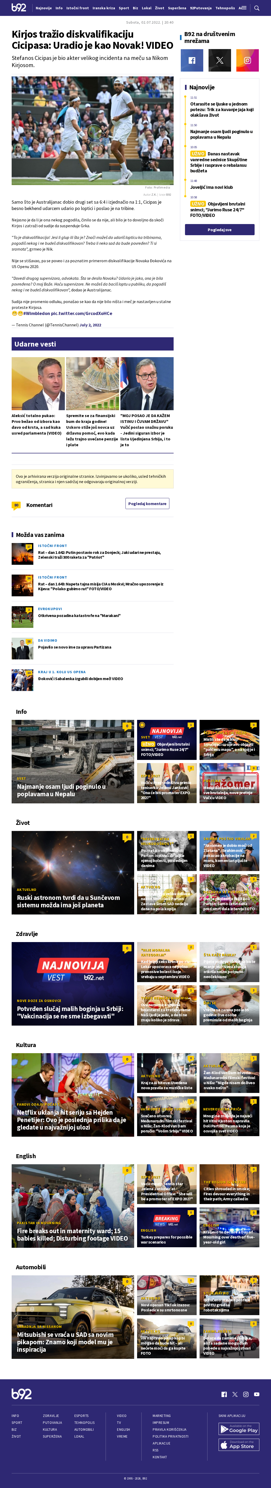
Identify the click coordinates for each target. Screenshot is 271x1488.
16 (28, 578)
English (148, 1230)
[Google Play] (239, 1429)
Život (16, 1436)
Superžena (52, 1436)
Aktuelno (27, 889)
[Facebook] (192, 60)
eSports (81, 1415)
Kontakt (160, 1457)
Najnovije (44, 8)
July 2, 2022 (90, 324)
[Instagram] (247, 60)
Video (122, 1415)
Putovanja (52, 1422)
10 (28, 673)
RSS (156, 1450)
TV (119, 1422)
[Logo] (19, 7)
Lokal (79, 1436)
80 (16, 504)
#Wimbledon (36, 313)
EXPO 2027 (150, 775)
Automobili (84, 1429)
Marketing (162, 1415)
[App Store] (239, 1445)
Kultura (50, 1429)
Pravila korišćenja (170, 1429)
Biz (14, 1429)
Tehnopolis (84, 1422)
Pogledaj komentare (147, 503)
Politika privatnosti (171, 1436)
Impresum (161, 1422)
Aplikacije (161, 1443)
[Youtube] (256, 1394)
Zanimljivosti (217, 1331)
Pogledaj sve (219, 229)
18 (28, 641)
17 (28, 547)
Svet (21, 778)
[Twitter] (220, 60)
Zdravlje (51, 1415)
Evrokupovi (50, 608)
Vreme (122, 1436)
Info (15, 1415)
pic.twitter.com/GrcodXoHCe (81, 313)
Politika (212, 780)
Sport (17, 1422)
